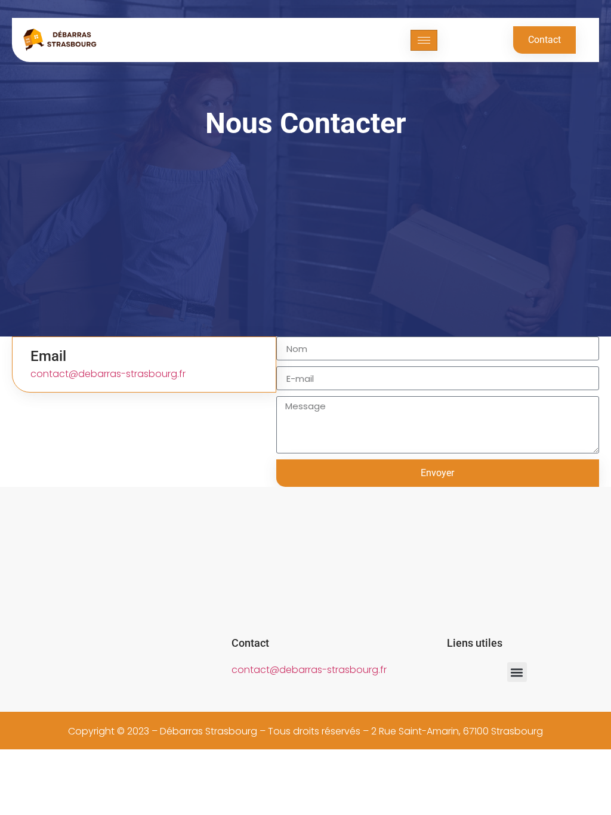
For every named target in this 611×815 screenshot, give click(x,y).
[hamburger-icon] (424, 40)
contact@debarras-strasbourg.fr (108, 374)
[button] (517, 672)
